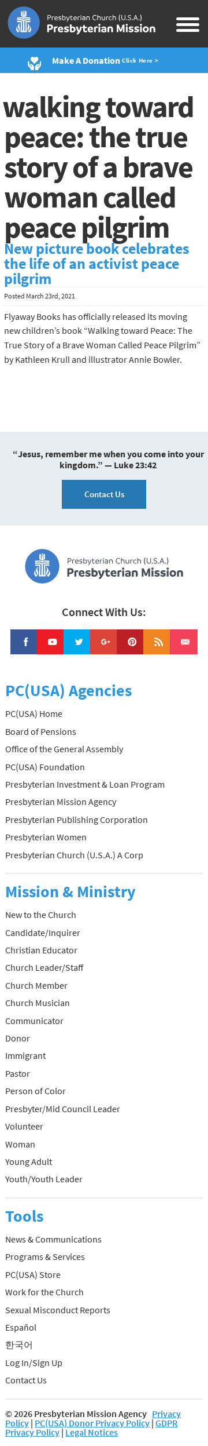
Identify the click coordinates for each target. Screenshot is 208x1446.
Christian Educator (41, 950)
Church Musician (37, 1002)
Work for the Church (44, 1292)
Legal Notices (91, 1432)
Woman (20, 1144)
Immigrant (25, 1055)
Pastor (17, 1073)
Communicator (34, 1020)
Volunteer (24, 1126)
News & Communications (53, 1239)
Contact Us (104, 494)
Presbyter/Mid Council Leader (62, 1108)
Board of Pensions (40, 731)
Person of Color (35, 1091)
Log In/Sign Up (33, 1362)
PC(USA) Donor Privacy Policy (92, 1423)
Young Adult (28, 1161)
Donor (17, 1038)
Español (20, 1327)
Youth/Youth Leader (44, 1179)
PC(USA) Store (33, 1274)
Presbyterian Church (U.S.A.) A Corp (74, 855)
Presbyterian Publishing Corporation (76, 819)
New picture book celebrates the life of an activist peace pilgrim (97, 263)
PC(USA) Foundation (45, 767)
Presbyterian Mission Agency (60, 801)
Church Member (36, 985)
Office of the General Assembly (64, 749)
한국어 (19, 1344)
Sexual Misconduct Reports (57, 1310)
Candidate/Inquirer (42, 932)
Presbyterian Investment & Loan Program (85, 784)
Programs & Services (45, 1256)
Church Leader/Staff (44, 967)
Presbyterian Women (46, 837)
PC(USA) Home (33, 713)
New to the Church (40, 914)
